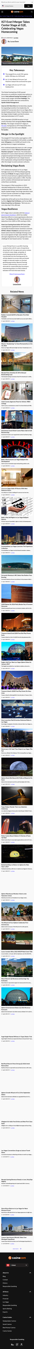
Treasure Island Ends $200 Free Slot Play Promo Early (16, 634)
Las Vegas (16, 37)
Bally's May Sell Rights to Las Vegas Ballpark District (14, 518)
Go (28, 6)
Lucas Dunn (15, 41)
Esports (5, 1312)
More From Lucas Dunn (17, 274)
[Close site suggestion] (32, 2)
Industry (5, 1295)
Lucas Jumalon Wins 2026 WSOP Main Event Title (16, 951)
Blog (4, 1276)
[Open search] (32, 12)
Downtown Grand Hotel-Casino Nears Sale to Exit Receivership (16, 431)
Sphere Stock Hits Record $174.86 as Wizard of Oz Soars (16, 779)
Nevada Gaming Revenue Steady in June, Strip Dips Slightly (17, 1180)
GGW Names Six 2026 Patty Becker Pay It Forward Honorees (16, 605)
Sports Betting (7, 1308)
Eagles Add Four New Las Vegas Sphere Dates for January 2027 (16, 663)
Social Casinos (7, 1324)
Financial (5, 1298)
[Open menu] (2, 12)
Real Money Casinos (9, 1327)
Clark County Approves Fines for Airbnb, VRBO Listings (15, 402)
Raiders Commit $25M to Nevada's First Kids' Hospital (15, 316)
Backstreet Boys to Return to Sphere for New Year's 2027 (15, 865)
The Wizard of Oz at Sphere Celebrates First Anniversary (14, 923)
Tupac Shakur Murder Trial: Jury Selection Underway (14, 808)
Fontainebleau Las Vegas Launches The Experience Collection (17, 547)
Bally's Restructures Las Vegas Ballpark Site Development (14, 460)
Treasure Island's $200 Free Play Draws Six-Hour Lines (16, 692)
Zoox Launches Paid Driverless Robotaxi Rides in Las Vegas (16, 721)
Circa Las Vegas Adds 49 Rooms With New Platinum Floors (14, 489)
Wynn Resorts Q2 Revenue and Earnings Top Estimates (15, 979)
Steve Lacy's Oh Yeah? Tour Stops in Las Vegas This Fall (16, 750)
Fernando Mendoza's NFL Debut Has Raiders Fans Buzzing (16, 576)
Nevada (3, 125)
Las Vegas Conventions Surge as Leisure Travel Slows (15, 1151)
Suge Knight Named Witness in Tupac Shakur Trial (16, 1036)
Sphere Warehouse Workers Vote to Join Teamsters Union (14, 894)
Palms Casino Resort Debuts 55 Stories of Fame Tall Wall (16, 837)
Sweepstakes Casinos (9, 1321)
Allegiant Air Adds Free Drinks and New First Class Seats (16, 1122)
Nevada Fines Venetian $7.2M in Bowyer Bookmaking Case (13, 373)
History (5, 1283)
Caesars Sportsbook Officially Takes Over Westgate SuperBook (14, 1238)
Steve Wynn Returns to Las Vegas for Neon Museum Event (14, 1209)
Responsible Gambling (10, 1286)
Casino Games (7, 1331)
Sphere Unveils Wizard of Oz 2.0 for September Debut (15, 1093)
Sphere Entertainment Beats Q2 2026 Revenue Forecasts (15, 1008)
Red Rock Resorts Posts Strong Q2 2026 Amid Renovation (15, 1064)
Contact (5, 1279)
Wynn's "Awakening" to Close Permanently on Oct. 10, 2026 (17, 344)
